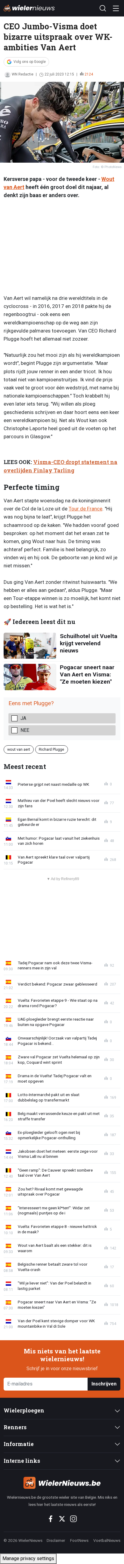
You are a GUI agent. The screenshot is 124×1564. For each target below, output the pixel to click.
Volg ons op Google (30, 62)
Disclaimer (56, 1540)
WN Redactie (22, 74)
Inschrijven (103, 1384)
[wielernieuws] (62, 1483)
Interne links (22, 1460)
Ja (23, 718)
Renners (15, 1427)
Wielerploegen (24, 1410)
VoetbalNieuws (106, 1540)
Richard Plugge (51, 749)
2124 (89, 74)
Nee (24, 730)
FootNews (79, 1540)
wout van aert (18, 749)
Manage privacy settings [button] (28, 1558)
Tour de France (85, 509)
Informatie (19, 1444)
